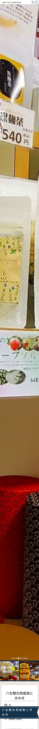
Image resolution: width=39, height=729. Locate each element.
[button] (33, 2)
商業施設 (12, 719)
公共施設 (19, 719)
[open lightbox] (19, 332)
